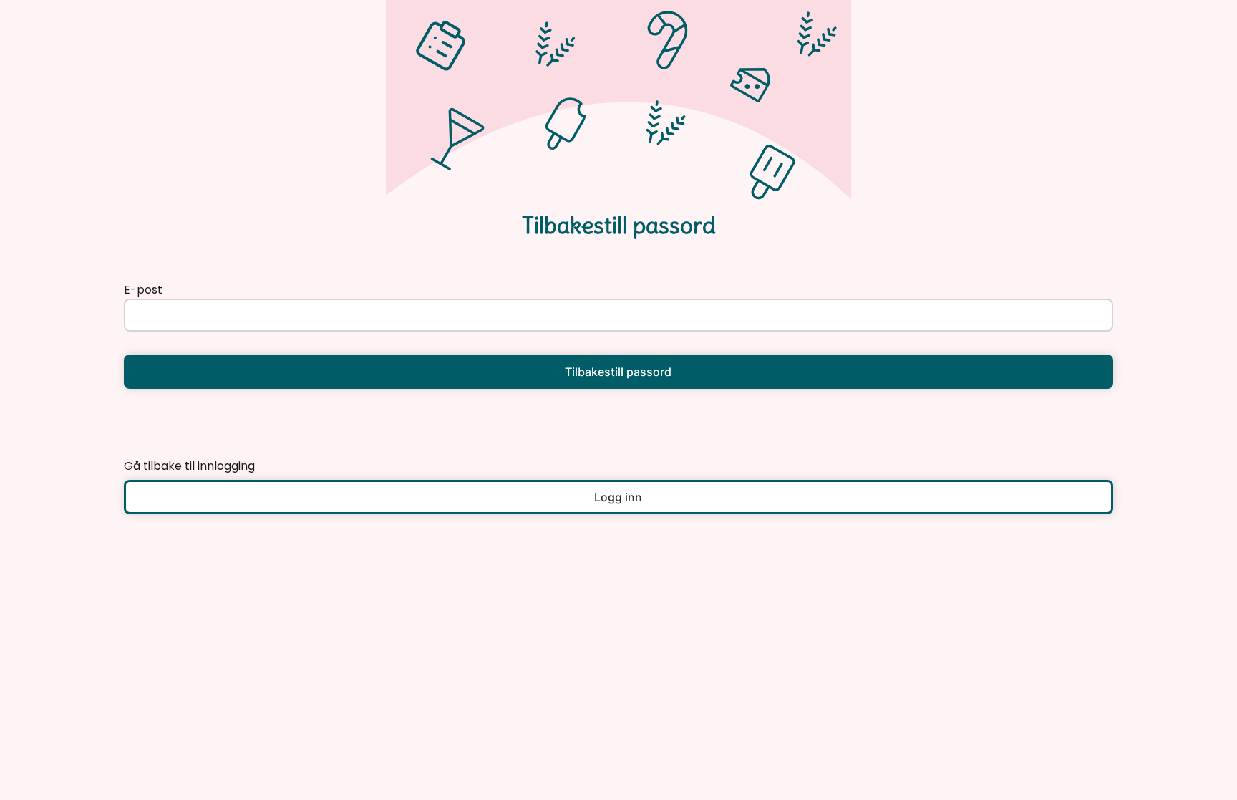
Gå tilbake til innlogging (189, 466)
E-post (143, 289)
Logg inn (618, 497)
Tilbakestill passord (618, 372)
